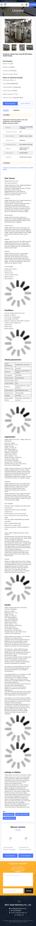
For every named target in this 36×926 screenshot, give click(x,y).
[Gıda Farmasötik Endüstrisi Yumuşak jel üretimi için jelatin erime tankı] (10, 839)
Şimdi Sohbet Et (32, 5)
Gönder (29, 891)
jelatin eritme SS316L (22, 814)
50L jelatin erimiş (8, 814)
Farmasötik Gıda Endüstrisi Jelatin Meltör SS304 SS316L (25, 849)
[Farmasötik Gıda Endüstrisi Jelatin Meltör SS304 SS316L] (25, 839)
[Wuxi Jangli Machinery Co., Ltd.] (7, 4)
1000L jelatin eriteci (9, 818)
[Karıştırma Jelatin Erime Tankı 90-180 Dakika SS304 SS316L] (18, 31)
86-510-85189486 (30, 1)
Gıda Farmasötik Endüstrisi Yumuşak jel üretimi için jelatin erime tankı (10, 849)
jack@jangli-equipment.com (9, 1)
